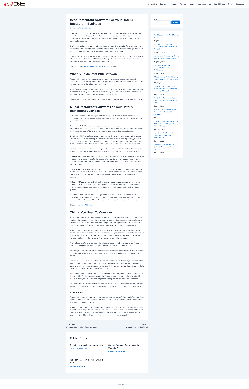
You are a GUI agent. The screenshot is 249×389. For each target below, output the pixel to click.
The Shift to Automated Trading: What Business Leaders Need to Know (166, 100)
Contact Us (240, 4)
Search (156, 19)
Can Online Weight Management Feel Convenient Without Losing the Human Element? (165, 88)
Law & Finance (219, 4)
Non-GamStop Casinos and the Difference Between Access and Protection (165, 46)
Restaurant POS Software (93, 66)
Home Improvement (204, 4)
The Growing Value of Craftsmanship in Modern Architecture (163, 67)
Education (173, 4)
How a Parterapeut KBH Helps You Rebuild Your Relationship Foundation (166, 112)
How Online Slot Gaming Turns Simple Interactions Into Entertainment (165, 135)
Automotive (152, 4)
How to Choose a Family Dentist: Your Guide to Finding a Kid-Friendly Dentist (166, 123)
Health (191, 4)
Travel (230, 4)
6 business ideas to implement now (86, 345)
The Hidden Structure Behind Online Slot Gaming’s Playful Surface (164, 147)
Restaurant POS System (85, 205)
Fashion (183, 4)
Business (163, 4)
